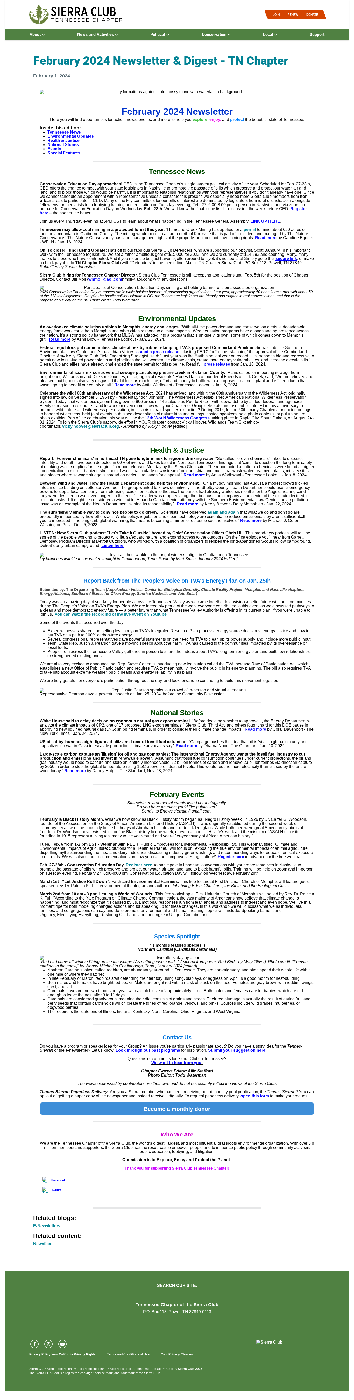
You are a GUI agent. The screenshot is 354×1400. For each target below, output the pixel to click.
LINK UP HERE (265, 221)
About (36, 34)
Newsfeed (43, 1244)
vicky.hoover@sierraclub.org (90, 426)
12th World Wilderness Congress (177, 418)
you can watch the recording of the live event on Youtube (111, 614)
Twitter (56, 1190)
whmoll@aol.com (105, 279)
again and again (223, 512)
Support (317, 34)
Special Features (63, 153)
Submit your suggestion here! (237, 1050)
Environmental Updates (70, 136)
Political (158, 34)
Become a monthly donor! (178, 1109)
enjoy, (215, 119)
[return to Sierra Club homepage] (269, 1342)
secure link (286, 258)
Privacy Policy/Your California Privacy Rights (62, 1354)
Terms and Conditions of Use (128, 1354)
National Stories (63, 144)
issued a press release (157, 352)
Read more (266, 238)
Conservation (215, 34)
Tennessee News (64, 132)
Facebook (58, 1180)
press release (217, 364)
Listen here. (112, 545)
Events (54, 149)
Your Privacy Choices (177, 1354)
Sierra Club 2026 (190, 1369)
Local (268, 34)
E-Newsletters (46, 1226)
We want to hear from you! (177, 1063)
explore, (200, 119)
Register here (231, 856)
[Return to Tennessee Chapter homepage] (75, 14)
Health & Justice (63, 140)
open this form (254, 1096)
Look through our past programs (148, 1050)
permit (250, 229)
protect (237, 119)
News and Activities (96, 34)
